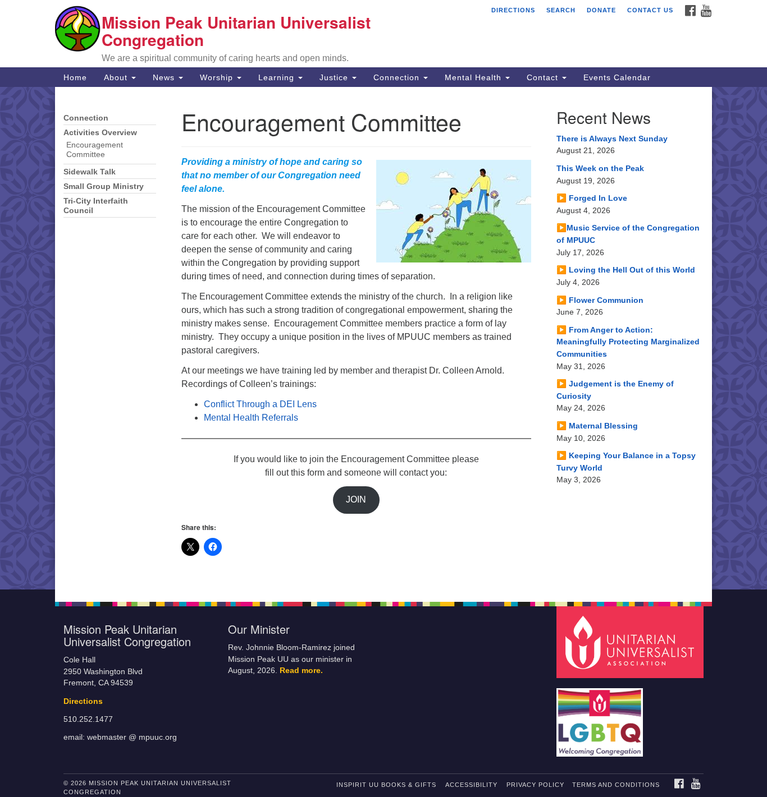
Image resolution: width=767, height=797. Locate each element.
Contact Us (650, 10)
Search (561, 10)
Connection (397, 77)
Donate (601, 10)
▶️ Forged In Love (591, 198)
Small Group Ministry (103, 186)
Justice (335, 77)
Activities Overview (100, 132)
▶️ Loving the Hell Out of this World (625, 269)
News (165, 77)
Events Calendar (617, 77)
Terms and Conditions (616, 784)
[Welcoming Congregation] (601, 717)
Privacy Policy (535, 784)
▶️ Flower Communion (599, 300)
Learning (277, 77)
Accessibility (471, 784)
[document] (383, 338)
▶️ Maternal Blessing (597, 425)
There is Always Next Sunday (612, 138)
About (117, 77)
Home (75, 77)
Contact (544, 77)
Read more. (301, 670)
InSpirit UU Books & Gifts (386, 784)
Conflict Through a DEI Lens (260, 404)
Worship (218, 77)
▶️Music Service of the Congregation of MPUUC (628, 234)
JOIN (356, 499)
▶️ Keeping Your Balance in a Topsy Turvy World (626, 461)
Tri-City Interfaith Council (95, 206)
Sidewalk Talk (89, 172)
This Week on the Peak (600, 168)
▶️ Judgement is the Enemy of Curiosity (615, 389)
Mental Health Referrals (251, 417)
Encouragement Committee (94, 150)
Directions (513, 10)
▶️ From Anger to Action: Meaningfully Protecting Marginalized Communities (628, 341)
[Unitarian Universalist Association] (631, 642)
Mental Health (474, 77)
